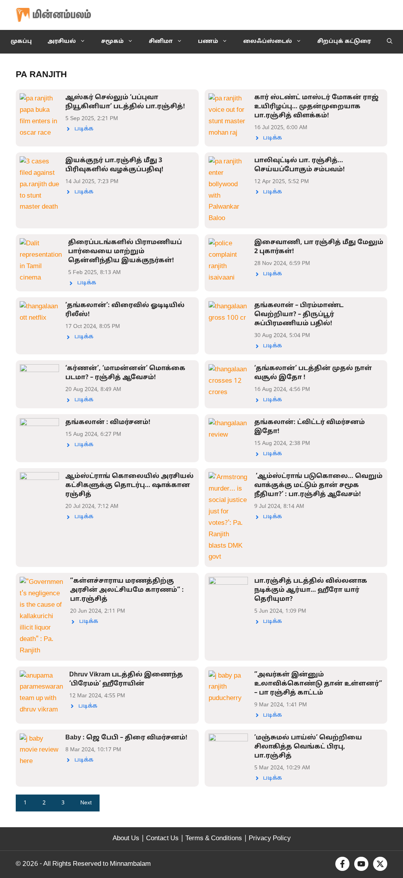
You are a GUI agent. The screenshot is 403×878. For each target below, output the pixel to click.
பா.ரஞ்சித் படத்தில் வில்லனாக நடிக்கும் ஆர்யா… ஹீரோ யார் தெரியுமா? (310, 590)
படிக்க (83, 129)
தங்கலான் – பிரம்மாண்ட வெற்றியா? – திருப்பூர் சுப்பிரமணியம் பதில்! (299, 315)
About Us (126, 838)
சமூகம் (112, 41)
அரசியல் (62, 41)
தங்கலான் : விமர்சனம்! (107, 422)
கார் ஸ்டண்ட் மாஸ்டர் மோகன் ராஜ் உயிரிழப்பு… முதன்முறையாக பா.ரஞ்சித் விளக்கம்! (316, 107)
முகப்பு (21, 41)
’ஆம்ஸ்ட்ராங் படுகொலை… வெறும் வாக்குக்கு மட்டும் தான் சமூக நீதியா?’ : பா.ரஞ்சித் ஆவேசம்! (318, 485)
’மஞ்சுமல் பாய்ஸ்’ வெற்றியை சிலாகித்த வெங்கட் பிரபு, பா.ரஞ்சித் (308, 747)
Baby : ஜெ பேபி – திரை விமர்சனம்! (126, 738)
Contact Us (162, 838)
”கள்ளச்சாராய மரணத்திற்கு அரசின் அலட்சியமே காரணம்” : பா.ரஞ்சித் (127, 590)
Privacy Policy (270, 838)
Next (86, 803)
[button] (389, 42)
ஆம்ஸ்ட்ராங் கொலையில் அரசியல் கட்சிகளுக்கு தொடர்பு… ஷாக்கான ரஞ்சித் (129, 485)
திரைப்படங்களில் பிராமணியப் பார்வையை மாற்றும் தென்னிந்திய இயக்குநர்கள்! (125, 252)
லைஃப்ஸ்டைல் (267, 41)
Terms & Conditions (213, 838)
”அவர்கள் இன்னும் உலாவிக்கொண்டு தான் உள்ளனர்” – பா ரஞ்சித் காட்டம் (318, 684)
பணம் (208, 41)
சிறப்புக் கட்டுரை (344, 41)
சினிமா (161, 41)
